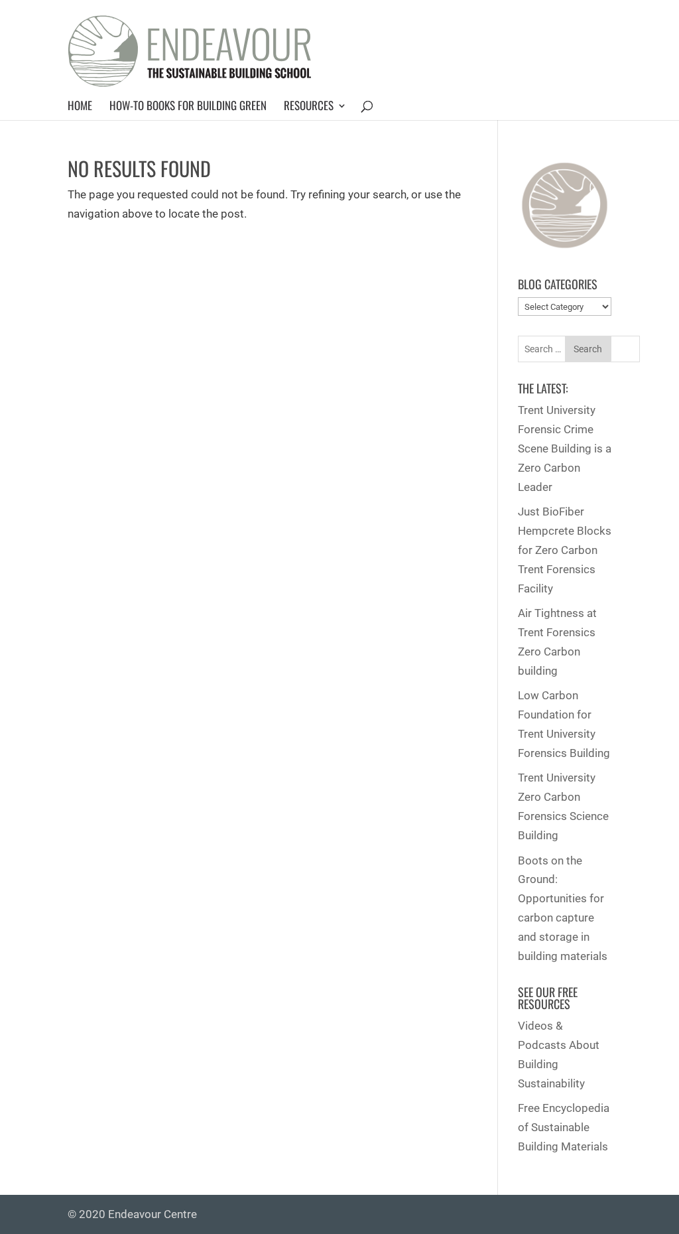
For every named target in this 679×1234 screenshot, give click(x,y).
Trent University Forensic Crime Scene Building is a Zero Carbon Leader (564, 448)
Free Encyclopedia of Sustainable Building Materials (563, 1127)
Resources (309, 105)
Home (80, 105)
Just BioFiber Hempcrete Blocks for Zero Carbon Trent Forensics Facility (564, 550)
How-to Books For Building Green (188, 105)
